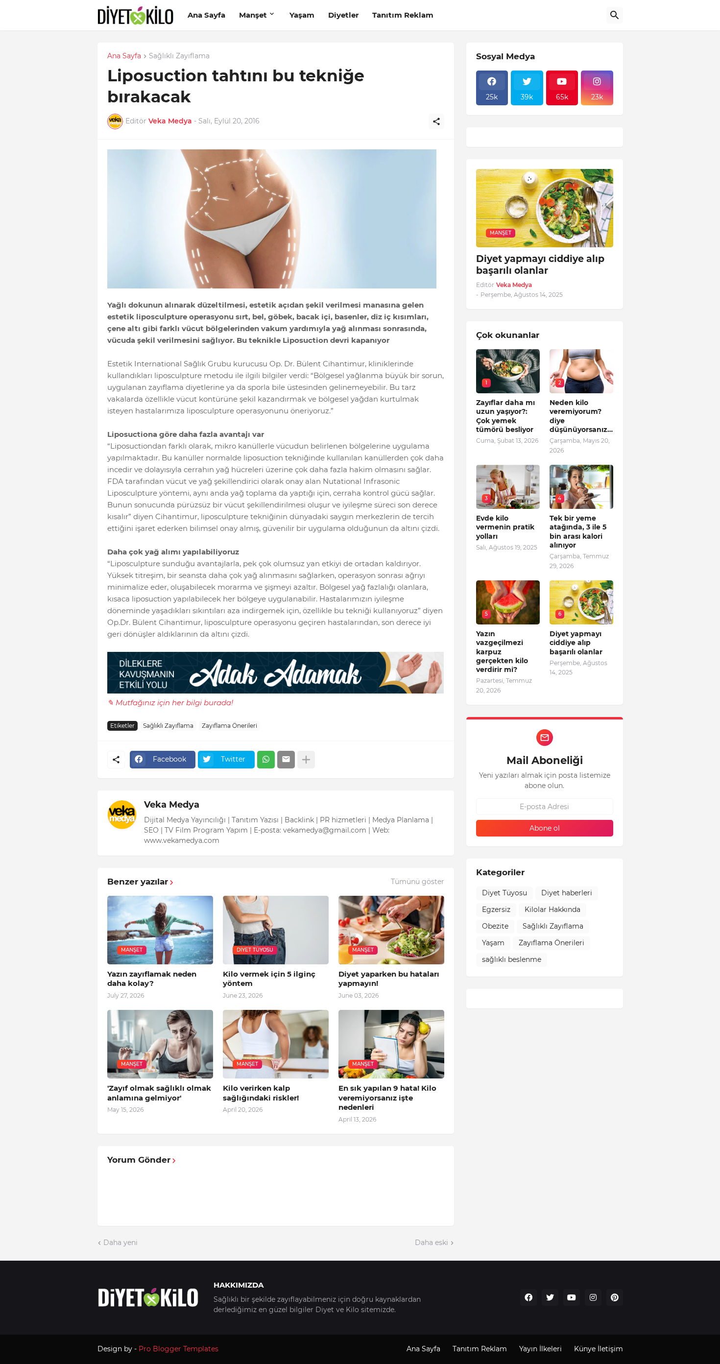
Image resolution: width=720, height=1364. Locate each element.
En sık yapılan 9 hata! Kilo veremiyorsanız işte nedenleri (387, 1097)
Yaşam (301, 15)
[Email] (286, 759)
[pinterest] (614, 1297)
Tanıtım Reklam (402, 15)
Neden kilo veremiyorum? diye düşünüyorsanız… (581, 416)
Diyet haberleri (566, 892)
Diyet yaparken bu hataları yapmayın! (388, 978)
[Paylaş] (436, 121)
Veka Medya (171, 804)
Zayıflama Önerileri (229, 725)
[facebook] (528, 1297)
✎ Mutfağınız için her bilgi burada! (170, 702)
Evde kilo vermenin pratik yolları (505, 527)
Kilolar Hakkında (552, 909)
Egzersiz (496, 909)
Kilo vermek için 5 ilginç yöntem (269, 978)
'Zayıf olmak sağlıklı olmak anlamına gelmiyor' (159, 1092)
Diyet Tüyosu (504, 892)
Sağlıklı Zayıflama (179, 56)
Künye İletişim (598, 1348)
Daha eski (431, 1242)
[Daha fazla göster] (306, 759)
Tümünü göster (417, 881)
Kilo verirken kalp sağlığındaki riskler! (261, 1092)
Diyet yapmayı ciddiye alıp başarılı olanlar (540, 265)
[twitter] (550, 1297)
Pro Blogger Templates (178, 1348)
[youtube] (571, 1297)
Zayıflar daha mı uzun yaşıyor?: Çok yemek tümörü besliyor (505, 416)
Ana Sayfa (206, 15)
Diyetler (343, 15)
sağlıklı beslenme (511, 959)
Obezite (495, 926)
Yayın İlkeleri (540, 1348)
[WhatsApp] (266, 759)
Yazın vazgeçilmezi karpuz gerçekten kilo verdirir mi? (502, 651)
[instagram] (593, 1297)
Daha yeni (120, 1242)
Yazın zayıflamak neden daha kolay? (151, 978)
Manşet (253, 15)
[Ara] (614, 15)
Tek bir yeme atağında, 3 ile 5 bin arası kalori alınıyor (578, 532)
